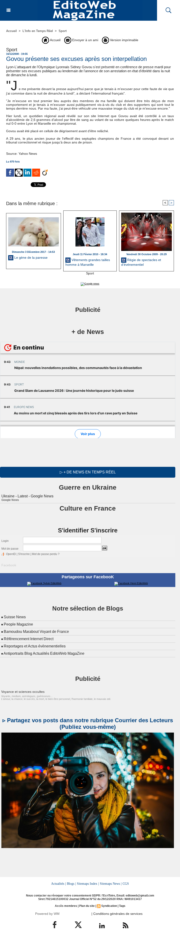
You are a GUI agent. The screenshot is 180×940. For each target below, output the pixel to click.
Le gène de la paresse (30, 257)
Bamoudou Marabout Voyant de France (36, 632)
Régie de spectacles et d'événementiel (141, 262)
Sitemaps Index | (88, 883)
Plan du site (87, 906)
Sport (63, 31)
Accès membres (66, 906)
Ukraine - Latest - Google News (27, 496)
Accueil (11, 31)
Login (5, 541)
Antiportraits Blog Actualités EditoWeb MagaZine (44, 653)
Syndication (109, 906)
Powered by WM (47, 914)
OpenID (11, 554)
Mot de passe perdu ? (46, 554)
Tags (122, 906)
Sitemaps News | (111, 883)
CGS (126, 883)
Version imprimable (123, 40)
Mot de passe (10, 548)
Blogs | (71, 883)
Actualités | (58, 883)
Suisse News (15, 617)
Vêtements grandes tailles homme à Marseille (87, 262)
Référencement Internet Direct (28, 639)
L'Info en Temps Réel (37, 31)
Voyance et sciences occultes (23, 692)
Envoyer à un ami (84, 40)
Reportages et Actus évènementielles (35, 646)
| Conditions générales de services (116, 914)
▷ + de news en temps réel (88, 472)
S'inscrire (24, 554)
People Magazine (18, 624)
